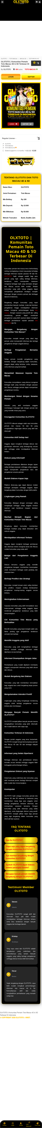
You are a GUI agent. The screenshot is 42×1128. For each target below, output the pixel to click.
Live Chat (37, 1125)
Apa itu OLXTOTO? (14, 840)
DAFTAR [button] (25, 124)
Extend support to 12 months (20, 151)
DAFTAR (31, 77)
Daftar (21, 1125)
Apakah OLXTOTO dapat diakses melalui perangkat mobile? (20, 866)
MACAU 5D (23, 58)
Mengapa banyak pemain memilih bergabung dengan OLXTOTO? (20, 875)
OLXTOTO (4, 58)
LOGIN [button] (12, 124)
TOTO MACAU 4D (34, 58)
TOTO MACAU (13, 58)
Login (12, 1125)
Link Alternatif (28, 1125)
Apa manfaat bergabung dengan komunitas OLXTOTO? (20, 857)
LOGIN (11, 77)
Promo (4, 1125)
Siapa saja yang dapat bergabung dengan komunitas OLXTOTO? (20, 848)
